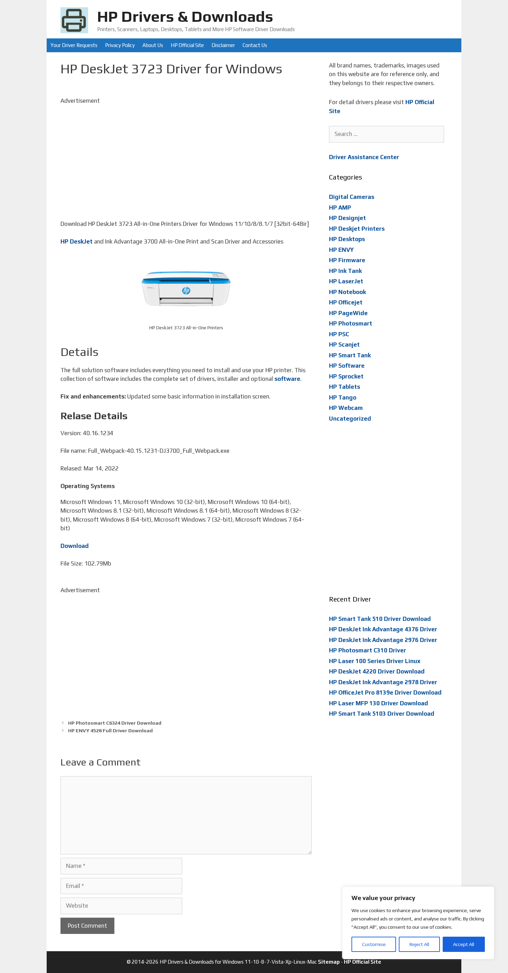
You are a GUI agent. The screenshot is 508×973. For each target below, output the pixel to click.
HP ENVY (341, 249)
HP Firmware (347, 260)
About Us (152, 45)
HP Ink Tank (345, 270)
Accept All (463, 944)
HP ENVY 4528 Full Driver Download (110, 730)
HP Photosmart (350, 323)
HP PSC (339, 334)
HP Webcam (346, 407)
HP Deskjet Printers (357, 228)
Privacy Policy (120, 45)
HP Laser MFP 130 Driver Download (378, 703)
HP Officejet (346, 302)
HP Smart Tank (350, 355)
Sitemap (329, 962)
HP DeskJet (76, 241)
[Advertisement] (186, 153)
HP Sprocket (346, 376)
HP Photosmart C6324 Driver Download (114, 723)
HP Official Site (187, 45)
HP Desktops (347, 239)
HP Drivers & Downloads (185, 16)
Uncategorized (350, 418)
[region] (418, 923)
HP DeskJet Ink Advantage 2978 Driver (383, 682)
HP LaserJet (346, 281)
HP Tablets (344, 386)
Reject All (419, 944)
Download (74, 545)
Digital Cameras (351, 196)
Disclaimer (223, 45)
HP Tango (342, 397)
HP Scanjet (344, 344)
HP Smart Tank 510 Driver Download (380, 618)
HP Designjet (347, 217)
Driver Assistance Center (364, 157)
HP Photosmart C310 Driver (367, 650)
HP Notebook (347, 291)
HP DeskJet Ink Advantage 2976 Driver (383, 639)
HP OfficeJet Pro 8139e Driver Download (385, 692)
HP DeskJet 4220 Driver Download (377, 671)
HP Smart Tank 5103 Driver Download (381, 713)
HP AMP (340, 207)
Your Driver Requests (73, 45)
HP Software (347, 365)
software (287, 378)
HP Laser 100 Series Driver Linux (375, 661)
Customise (374, 944)
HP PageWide (348, 313)
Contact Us (255, 45)
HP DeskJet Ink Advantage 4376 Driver (383, 629)
